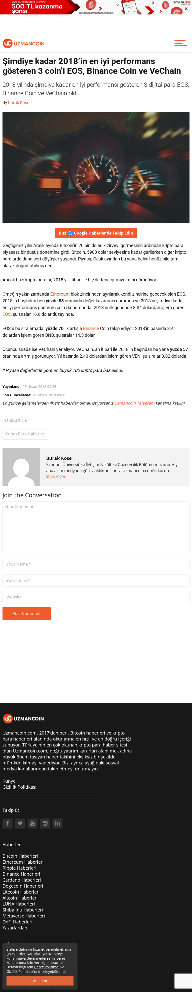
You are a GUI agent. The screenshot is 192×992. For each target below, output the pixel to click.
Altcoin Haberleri (20, 898)
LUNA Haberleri (18, 904)
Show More (55, 476)
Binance (91, 328)
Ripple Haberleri (19, 868)
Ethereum (60, 294)
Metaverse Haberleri (23, 916)
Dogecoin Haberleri (22, 886)
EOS (6, 314)
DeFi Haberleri (17, 922)
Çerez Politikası (47, 967)
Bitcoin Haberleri (20, 856)
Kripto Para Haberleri (25, 434)
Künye (9, 781)
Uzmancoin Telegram (135, 403)
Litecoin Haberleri (21, 892)
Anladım (40, 980)
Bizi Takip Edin (96, 233)
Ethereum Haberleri (23, 862)
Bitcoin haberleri (87, 733)
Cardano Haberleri (21, 880)
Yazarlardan (14, 928)
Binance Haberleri (21, 874)
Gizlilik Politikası (19, 787)
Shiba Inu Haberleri (22, 910)
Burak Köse (59, 458)
